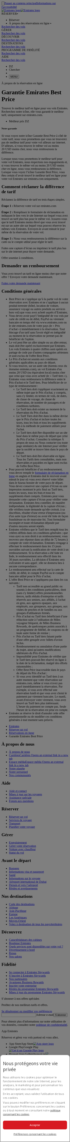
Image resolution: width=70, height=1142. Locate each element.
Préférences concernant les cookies (35, 1134)
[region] (35, 1098)
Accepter (35, 1125)
